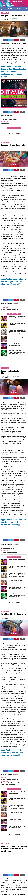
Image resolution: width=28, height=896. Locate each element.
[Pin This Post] (16, 40)
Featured (15, 303)
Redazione (5, 19)
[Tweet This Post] (11, 40)
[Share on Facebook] (5, 40)
